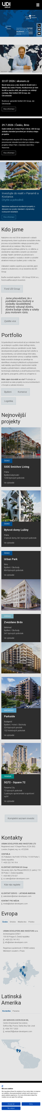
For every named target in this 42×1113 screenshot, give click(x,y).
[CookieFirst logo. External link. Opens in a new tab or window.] (2, 1086)
